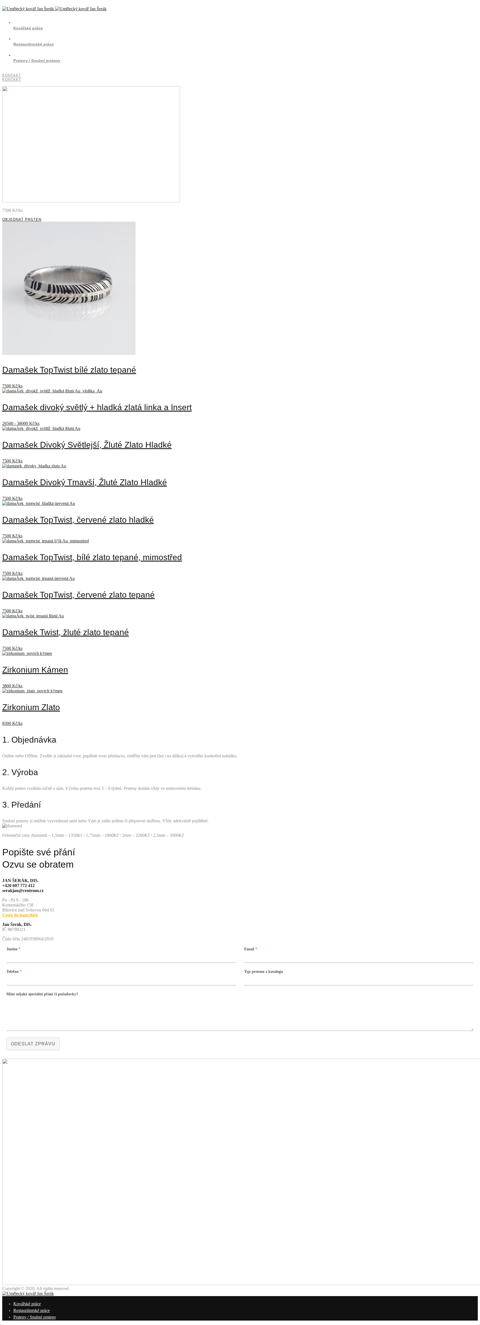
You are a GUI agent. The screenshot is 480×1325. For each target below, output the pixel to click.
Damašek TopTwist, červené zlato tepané (78, 594)
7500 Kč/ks (12, 386)
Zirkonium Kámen (35, 669)
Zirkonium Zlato (31, 707)
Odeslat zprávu (33, 1043)
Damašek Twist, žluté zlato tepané (65, 632)
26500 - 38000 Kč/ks (20, 423)
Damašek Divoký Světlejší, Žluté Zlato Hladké (87, 444)
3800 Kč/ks (12, 685)
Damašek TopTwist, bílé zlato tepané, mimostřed (92, 557)
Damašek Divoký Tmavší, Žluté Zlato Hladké (84, 482)
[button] (240, 219)
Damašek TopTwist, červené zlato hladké (78, 519)
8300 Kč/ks (12, 723)
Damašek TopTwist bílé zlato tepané (69, 369)
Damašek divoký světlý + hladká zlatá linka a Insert (97, 407)
